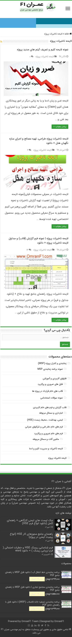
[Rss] (48, 625)
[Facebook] (45, 625)
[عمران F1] (36, 7)
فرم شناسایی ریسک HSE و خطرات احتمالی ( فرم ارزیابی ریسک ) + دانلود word (28, 549)
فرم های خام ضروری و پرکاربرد (48, 433)
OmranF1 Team (30, 621)
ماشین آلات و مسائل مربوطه (46, 439)
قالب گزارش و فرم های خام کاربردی (49, 407)
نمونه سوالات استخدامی (51, 398)
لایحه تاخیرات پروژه (45, 56)
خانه (67, 34)
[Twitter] (42, 625)
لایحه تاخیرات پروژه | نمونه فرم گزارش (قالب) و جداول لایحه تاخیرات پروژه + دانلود (38, 240)
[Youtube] (32, 625)
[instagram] (28, 625)
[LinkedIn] (35, 625)
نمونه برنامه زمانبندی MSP (50, 369)
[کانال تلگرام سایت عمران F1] (36, 22)
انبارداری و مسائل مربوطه (51, 413)
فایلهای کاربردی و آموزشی (54, 378)
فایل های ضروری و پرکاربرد (50, 384)
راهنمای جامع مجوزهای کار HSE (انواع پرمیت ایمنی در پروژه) (31, 535)
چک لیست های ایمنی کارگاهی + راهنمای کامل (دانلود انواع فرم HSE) (30, 522)
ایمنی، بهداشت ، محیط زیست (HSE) (45, 420)
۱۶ (27, 250)
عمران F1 (5, 629)
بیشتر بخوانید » (60, 126)
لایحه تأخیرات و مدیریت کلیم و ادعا (46, 448)
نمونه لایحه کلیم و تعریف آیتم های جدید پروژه (42, 49)
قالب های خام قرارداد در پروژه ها (47, 391)
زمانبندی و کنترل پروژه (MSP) (52, 363)
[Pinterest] (39, 625)
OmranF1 (59, 621)
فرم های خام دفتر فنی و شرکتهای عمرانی (44, 427)
